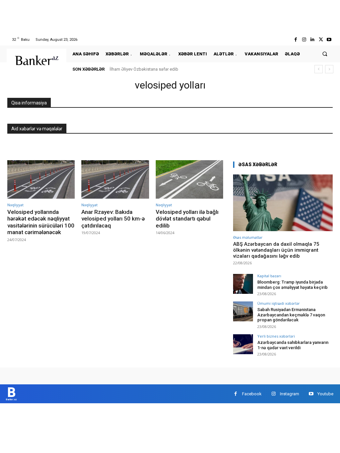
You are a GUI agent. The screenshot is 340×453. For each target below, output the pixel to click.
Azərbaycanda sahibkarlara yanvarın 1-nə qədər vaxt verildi (292, 345)
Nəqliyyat (15, 205)
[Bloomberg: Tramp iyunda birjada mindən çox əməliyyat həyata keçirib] (243, 284)
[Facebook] (296, 39)
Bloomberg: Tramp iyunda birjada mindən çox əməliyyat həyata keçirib (292, 285)
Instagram (289, 393)
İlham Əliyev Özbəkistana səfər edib (144, 69)
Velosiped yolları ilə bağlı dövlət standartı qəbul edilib (187, 219)
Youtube (325, 393)
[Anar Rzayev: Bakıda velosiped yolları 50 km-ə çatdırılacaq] (115, 179)
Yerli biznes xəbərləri (276, 336)
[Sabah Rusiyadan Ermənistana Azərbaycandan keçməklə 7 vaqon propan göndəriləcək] (243, 311)
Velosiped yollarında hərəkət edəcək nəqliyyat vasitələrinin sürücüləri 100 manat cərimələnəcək (40, 222)
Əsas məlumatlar (248, 237)
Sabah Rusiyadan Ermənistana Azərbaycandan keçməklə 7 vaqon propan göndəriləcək (291, 314)
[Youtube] (329, 39)
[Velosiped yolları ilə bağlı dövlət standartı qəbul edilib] (189, 179)
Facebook (252, 393)
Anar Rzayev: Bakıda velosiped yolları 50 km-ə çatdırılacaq (113, 219)
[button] (324, 53)
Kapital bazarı (269, 276)
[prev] (318, 69)
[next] (329, 69)
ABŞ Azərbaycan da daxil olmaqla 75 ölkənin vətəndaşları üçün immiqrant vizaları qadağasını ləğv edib (276, 250)
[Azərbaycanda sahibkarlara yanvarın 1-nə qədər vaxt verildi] (243, 344)
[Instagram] (304, 39)
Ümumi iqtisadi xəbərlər (278, 303)
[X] (321, 39)
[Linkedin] (312, 39)
